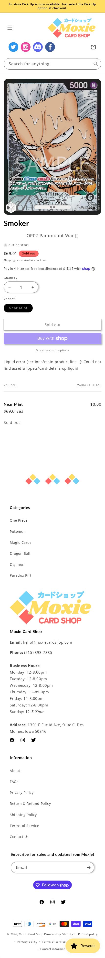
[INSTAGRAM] (26, 47)
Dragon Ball (20, 553)
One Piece (18, 520)
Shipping (9, 260)
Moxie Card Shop (31, 934)
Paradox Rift (20, 575)
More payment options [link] (52, 350)
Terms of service (53, 941)
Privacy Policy (21, 792)
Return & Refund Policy (30, 803)
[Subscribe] (88, 867)
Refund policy (88, 934)
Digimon (17, 564)
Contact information (54, 949)
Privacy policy (27, 941)
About (15, 770)
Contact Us (19, 836)
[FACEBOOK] (50, 47)
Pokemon (18, 531)
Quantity (10, 277)
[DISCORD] (38, 47)
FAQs (14, 781)
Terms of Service (24, 825)
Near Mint (21, 308)
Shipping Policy (23, 814)
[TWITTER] (13, 47)
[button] (9, 27)
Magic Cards (21, 542)
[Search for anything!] (95, 63)
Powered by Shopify (58, 934)
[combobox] (52, 63)
